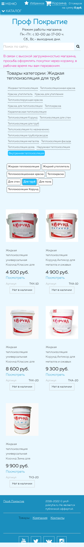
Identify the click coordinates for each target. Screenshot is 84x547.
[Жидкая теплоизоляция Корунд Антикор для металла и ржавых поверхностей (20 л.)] (62, 323)
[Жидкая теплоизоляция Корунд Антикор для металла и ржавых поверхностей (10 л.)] (62, 226)
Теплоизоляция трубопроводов (28, 135)
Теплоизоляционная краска (57, 88)
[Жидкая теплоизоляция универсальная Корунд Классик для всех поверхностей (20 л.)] (22, 323)
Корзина (59, 3)
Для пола (45, 181)
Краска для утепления (49, 94)
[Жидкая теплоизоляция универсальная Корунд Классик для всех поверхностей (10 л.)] (22, 226)
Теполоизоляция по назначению (28, 129)
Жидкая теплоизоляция (23, 88)
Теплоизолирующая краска (25, 100)
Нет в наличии (22, 290)
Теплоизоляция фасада (56, 141)
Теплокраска (53, 106)
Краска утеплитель (20, 94)
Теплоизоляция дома (21, 147)
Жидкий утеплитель (56, 166)
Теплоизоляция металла (23, 141)
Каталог (13, 11)
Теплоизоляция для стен (55, 117)
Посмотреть (15, 277)
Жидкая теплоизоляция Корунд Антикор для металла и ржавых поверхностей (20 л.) (60, 357)
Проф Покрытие (13, 501)
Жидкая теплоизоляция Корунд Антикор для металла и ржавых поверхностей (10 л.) (60, 260)
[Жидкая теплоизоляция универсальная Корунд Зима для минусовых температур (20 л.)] (22, 419)
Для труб (29, 181)
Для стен (14, 181)
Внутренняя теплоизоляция (26, 153)
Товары (24, 518)
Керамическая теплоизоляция (27, 112)
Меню (10, 4)
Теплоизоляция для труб (23, 123)
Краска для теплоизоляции (25, 106)
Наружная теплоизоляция (53, 147)
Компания (40, 518)
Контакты (58, 518)
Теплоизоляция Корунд (22, 117)
